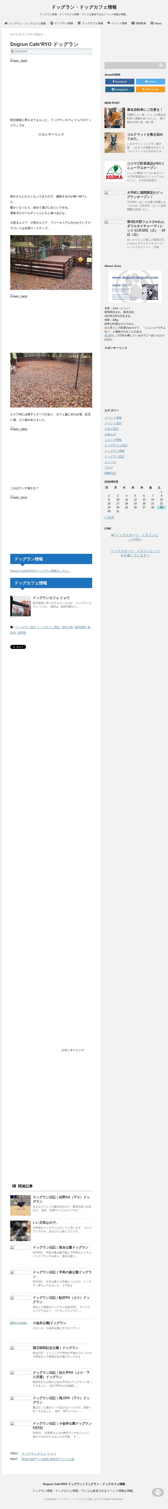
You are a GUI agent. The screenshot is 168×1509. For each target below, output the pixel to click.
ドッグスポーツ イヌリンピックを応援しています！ (135, 553)
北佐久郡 (67, 627)
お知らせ (110, 434)
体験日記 (110, 473)
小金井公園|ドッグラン (49, 1323)
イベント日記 (113, 423)
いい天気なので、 (46, 1222)
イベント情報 (119, 23)
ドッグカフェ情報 (92, 23)
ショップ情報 (113, 440)
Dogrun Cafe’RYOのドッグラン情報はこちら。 (40, 570)
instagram (121, 89)
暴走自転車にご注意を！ (145, 109)
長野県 (22, 632)
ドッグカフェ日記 (115, 445)
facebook (120, 81)
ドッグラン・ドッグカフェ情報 (84, 7)
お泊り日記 (111, 428)
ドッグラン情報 (63, 23)
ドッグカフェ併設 (48, 627)
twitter (152, 81)
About (158, 23)
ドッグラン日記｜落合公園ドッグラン (61, 1247)
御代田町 (80, 627)
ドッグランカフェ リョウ (51, 598)
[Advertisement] (51, 162)
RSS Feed (152, 89)
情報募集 (141, 23)
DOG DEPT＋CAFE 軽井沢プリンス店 (48, 1459)
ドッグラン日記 (26, 627)
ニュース (110, 462)
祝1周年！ (110, 335)
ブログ (108, 467)
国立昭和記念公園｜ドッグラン (56, 1348)
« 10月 (109, 517)
